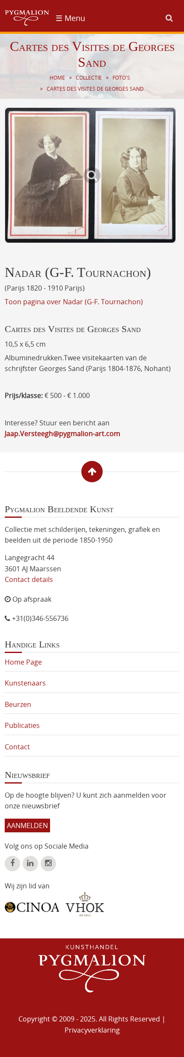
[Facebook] (12, 863)
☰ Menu (70, 18)
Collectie (89, 77)
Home (57, 77)
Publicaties (22, 725)
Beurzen (18, 704)
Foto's (121, 77)
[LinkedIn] (30, 863)
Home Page (23, 662)
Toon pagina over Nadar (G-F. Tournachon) (74, 301)
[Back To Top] (92, 471)
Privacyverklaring (92, 1030)
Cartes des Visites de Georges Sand (95, 88)
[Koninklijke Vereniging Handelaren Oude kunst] (84, 904)
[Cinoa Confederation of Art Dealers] (32, 904)
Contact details (29, 579)
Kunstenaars (25, 683)
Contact (17, 746)
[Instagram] (48, 863)
